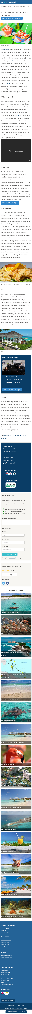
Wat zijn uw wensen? (9, 518)
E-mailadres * (6, 539)
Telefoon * (5, 546)
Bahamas (6, 49)
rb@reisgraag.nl (10, 463)
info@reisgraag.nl (8, 984)
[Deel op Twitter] (3, 583)
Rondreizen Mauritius (6, 940)
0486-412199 (8, 457)
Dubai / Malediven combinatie (8, 946)
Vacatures (7, 1008)
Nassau (17, 115)
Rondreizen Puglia (5, 942)
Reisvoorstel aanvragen (9, 202)
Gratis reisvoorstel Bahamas (16, 1012)
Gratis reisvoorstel (10, 554)
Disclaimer (12, 1008)
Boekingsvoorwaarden (21, 1008)
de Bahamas (13, 61)
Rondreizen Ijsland (5, 944)
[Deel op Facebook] (7, 583)
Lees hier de (7, 435)
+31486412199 (6, 982)
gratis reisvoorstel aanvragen (11, 18)
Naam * (4, 532)
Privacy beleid (12, 558)
